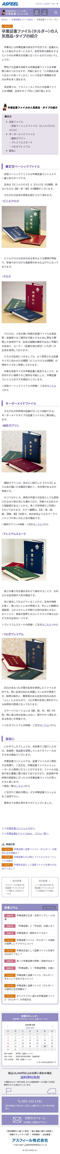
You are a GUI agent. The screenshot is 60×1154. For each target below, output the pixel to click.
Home (4, 19)
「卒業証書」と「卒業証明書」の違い (31, 968)
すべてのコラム (49, 907)
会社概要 (46, 1134)
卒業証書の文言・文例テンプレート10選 (29, 917)
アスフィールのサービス (46, 4)
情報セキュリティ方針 (19, 1134)
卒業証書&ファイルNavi (22, 19)
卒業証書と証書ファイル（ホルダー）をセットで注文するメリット (29, 976)
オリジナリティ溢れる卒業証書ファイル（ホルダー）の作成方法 (29, 997)
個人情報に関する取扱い (42, 1131)
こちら (38, 524)
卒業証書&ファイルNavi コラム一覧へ (27, 833)
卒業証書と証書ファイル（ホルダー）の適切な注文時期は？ (29, 987)
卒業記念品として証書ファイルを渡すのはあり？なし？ (29, 952)
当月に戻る (30, 1028)
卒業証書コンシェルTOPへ (20, 828)
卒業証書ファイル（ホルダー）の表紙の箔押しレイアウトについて (29, 941)
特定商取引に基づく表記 (18, 1131)
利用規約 (36, 1134)
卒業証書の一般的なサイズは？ (27, 933)
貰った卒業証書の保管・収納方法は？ (31, 960)
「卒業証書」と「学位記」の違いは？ (31, 925)
